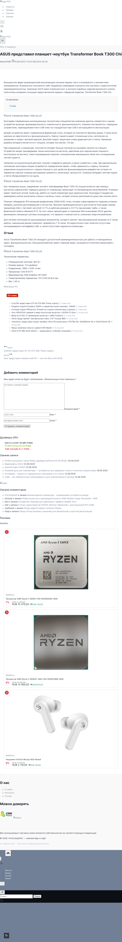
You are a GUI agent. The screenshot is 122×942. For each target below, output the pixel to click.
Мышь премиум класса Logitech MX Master (31, 328)
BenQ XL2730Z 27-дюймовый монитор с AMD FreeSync (37, 315)
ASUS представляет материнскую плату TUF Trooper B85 (38, 318)
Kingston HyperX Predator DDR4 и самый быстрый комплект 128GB (43, 306)
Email (53, 420)
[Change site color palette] (6, 935)
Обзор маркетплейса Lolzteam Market (42, 508)
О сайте (9, 789)
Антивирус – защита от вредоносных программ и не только (34, 474)
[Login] (61, 32)
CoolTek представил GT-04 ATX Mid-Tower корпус (35, 303)
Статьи (8, 796)
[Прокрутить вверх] (2, 853)
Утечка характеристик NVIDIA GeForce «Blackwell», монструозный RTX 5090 (56, 505)
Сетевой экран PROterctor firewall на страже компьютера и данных (43, 309)
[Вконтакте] (2, 888)
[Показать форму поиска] (2, 22)
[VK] (2, 27)
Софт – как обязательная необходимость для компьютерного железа (39, 477)
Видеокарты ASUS (14, 464)
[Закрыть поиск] (2, 892)
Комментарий (72, 409)
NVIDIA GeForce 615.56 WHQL (18, 446)
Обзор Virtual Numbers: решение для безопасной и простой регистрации (55, 511)
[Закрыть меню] (0, 859)
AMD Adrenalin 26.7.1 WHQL (17, 449)
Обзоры (10, 10)
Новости (10, 7)
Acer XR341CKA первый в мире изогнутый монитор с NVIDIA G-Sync (43, 312)
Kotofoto (4, 523)
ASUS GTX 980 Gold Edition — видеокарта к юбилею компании (41, 331)
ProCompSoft (11, 495)
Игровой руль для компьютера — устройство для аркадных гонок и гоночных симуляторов (50, 470)
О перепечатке (7, 843)
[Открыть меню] (2, 40)
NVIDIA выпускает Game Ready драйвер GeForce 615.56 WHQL (36, 461)
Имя (53, 414)
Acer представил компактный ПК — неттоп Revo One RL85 (33, 357)
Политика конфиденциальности (33, 843)
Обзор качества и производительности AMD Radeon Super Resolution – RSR (59, 498)
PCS (2, 47)
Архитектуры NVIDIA (15, 467)
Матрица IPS (11, 286)
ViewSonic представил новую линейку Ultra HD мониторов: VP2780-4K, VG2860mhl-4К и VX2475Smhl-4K (60, 321)
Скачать (10, 13)
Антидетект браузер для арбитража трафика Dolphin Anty (47, 502)
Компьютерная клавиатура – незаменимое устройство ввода (57, 495)
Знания (9, 16)
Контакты (9, 793)
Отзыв (13, 106)
